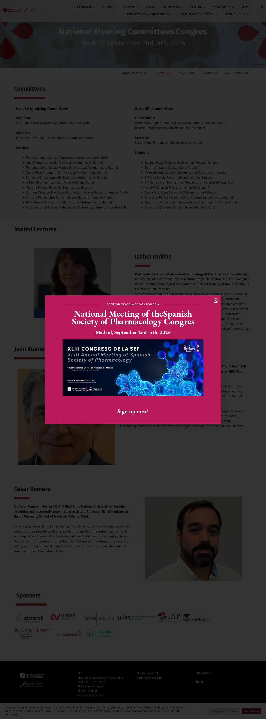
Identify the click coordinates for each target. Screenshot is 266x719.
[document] (133, 359)
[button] (215, 300)
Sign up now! (133, 411)
